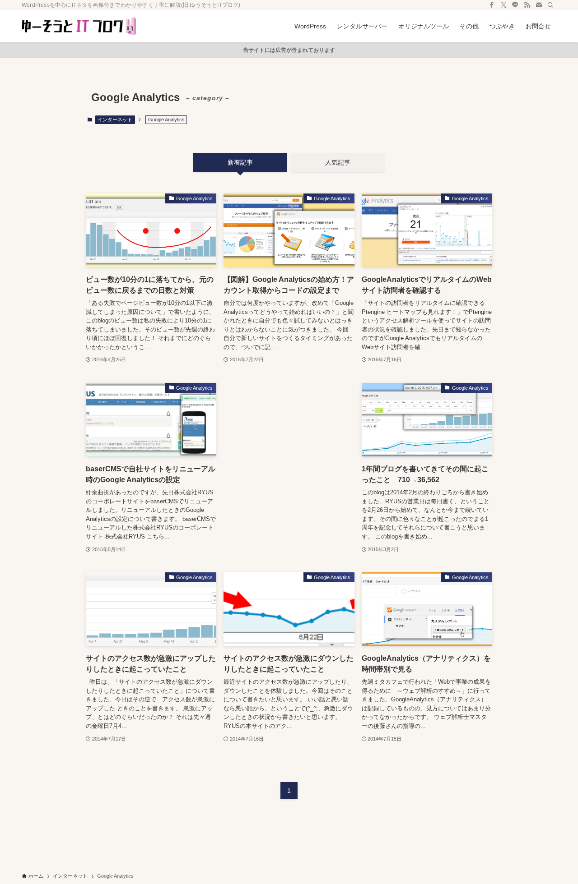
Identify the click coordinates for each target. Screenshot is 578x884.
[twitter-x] (503, 5)
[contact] (539, 5)
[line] (515, 5)
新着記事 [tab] (240, 162)
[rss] (527, 5)
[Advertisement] (289, 455)
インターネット (115, 119)
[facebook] (492, 5)
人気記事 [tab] (337, 162)
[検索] (550, 5)
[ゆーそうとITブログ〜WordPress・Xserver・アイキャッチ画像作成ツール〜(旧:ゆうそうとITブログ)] (79, 26)
